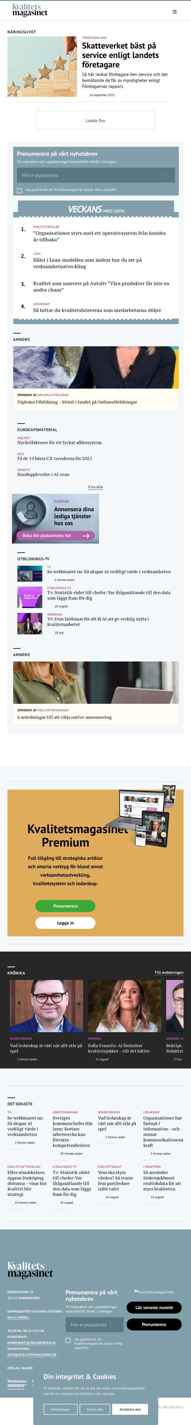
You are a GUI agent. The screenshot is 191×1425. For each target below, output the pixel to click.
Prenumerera (65, 906)
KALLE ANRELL (18, 1317)
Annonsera (15, 1385)
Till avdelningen (169, 972)
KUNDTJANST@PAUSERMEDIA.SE (31, 1343)
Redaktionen (17, 1381)
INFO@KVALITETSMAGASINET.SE (31, 1355)
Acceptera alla (130, 1409)
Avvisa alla (95, 1409)
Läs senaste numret (154, 1307)
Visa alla (95, 486)
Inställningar (60, 1409)
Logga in (65, 923)
